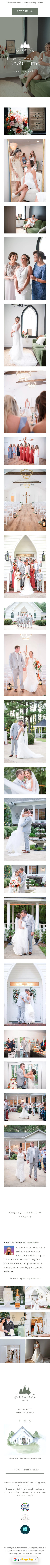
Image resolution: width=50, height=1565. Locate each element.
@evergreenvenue (31, 1278)
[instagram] (25, 1421)
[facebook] (20, 1421)
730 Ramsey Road (25, 1409)
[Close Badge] (37, 1557)
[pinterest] (30, 1421)
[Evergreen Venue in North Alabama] (25, 1380)
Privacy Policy (27, 1553)
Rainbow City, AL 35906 (25, 1412)
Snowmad (37, 1553)
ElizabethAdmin (31, 1242)
